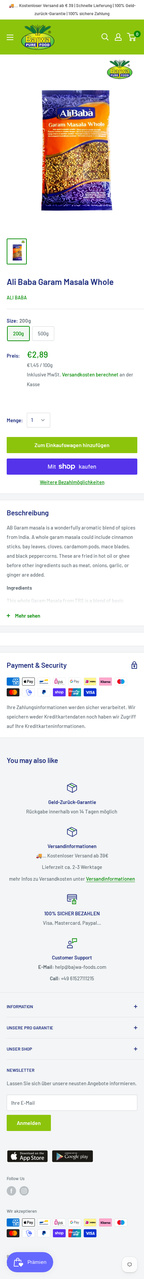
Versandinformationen (110, 879)
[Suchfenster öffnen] (105, 37)
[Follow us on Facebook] (11, 1191)
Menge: (15, 420)
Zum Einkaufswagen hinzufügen (72, 445)
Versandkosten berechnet (90, 374)
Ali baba (17, 297)
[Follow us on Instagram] (24, 1191)
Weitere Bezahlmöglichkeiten (72, 482)
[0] (132, 37)
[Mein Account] (118, 37)
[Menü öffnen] (10, 37)
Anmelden (29, 1123)
